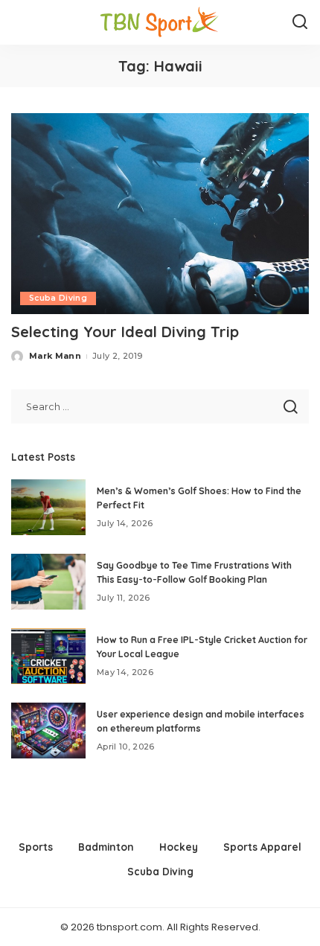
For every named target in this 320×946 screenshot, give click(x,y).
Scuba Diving (58, 298)
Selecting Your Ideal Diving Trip (125, 331)
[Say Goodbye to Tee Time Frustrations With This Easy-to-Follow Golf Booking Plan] (48, 582)
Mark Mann (55, 356)
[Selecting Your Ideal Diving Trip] (160, 213)
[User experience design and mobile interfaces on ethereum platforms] (48, 730)
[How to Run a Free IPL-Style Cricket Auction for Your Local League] (48, 656)
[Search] (300, 22)
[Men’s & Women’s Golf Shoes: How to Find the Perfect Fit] (48, 507)
